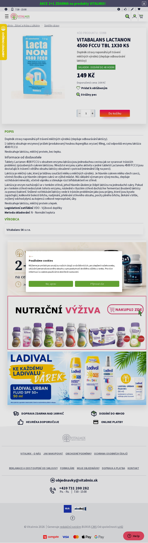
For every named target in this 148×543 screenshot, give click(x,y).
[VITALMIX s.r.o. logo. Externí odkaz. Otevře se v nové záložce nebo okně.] (31, 256)
